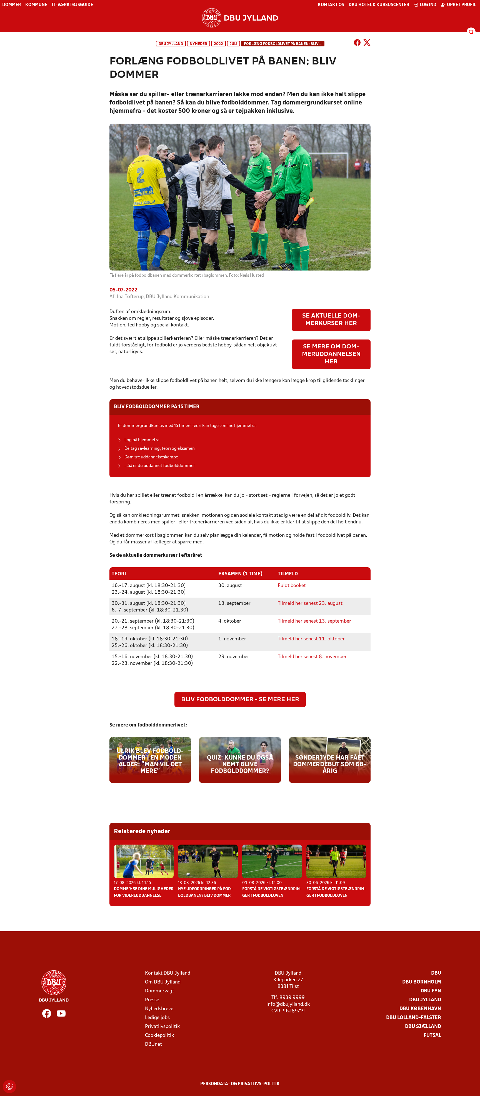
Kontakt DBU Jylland (167, 973)
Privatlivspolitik (162, 1026)
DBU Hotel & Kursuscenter (379, 5)
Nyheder (198, 44)
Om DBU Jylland (163, 982)
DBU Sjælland (423, 1026)
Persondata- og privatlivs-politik (240, 1084)
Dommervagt (159, 991)
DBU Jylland (171, 44)
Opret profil (461, 5)
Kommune (36, 5)
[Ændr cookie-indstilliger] (9, 1086)
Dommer (11, 5)
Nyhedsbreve (159, 1009)
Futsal (432, 1035)
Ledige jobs (157, 1017)
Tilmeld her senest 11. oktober (311, 639)
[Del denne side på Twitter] (367, 43)
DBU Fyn (431, 991)
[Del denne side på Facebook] (357, 43)
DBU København (420, 1009)
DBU (436, 973)
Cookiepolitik (159, 1035)
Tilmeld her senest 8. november (312, 657)
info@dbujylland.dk (288, 1004)
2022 (218, 44)
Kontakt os (331, 5)
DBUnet (153, 1044)
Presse (152, 1000)
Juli (233, 44)
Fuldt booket (292, 585)
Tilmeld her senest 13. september (314, 621)
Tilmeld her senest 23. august (310, 603)
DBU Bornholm (421, 982)
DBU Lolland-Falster (413, 1017)
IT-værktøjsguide (72, 5)
